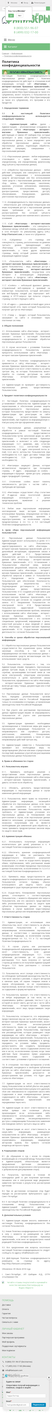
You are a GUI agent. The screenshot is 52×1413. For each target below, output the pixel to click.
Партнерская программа (13, 1337)
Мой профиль (8, 1342)
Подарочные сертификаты (14, 1346)
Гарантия (6, 1313)
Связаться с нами (10, 1322)
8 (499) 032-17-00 (26, 32)
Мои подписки (8, 1350)
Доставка (6, 1305)
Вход (26, 2)
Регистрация (39, 2)
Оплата (5, 1309)
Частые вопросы (9, 1317)
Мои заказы (7, 1333)
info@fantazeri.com (13, 1370)
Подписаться (38, 1405)
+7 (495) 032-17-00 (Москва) (18, 1366)
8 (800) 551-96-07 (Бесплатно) (18, 1361)
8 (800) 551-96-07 (26, 28)
